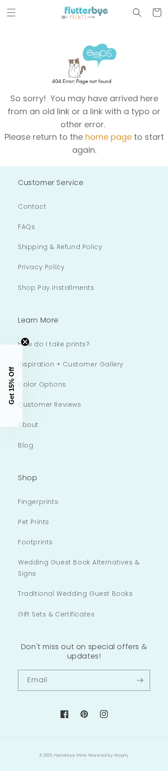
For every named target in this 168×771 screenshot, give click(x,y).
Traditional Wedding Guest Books (75, 593)
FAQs (26, 226)
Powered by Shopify (109, 755)
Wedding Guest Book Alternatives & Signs (79, 568)
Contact (32, 206)
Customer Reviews (50, 404)
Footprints (35, 542)
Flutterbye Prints (70, 755)
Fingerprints (38, 501)
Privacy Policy (41, 267)
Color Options (42, 384)
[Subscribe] (140, 680)
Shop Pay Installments (56, 287)
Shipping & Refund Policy (60, 246)
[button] (11, 12)
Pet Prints (33, 521)
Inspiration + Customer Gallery (71, 364)
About (28, 424)
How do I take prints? (54, 344)
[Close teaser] (25, 341)
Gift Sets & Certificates (56, 614)
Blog (25, 445)
